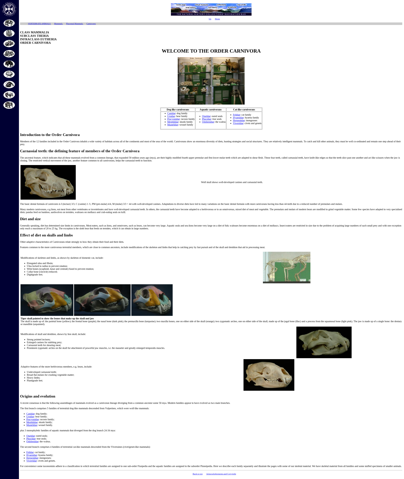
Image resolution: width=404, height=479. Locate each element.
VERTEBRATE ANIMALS (39, 23)
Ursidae (171, 116)
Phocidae (206, 119)
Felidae (236, 114)
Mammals (58, 23)
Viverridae (238, 123)
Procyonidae (173, 119)
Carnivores (91, 23)
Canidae (171, 113)
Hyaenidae (238, 117)
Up (210, 19)
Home (217, 19)
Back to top (198, 474)
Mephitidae (172, 122)
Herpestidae (239, 120)
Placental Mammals (74, 23)
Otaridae (206, 116)
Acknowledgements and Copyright (221, 474)
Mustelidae (172, 124)
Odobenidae (208, 122)
